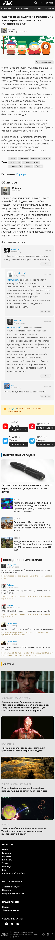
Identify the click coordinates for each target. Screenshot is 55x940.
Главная (6, 853)
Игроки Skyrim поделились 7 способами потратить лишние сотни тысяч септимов (24, 789)
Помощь (6, 866)
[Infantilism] (7, 250)
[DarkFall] (10, 322)
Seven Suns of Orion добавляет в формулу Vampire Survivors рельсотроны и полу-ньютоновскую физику (23, 831)
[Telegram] (6, 923)
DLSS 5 (17, 538)
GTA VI (17, 518)
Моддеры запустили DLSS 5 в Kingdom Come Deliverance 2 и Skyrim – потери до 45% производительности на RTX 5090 (33, 545)
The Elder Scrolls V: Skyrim (16, 784)
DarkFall (18, 320)
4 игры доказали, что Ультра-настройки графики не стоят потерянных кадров (23, 749)
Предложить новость (13, 893)
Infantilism (15, 249)
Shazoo (6, 907)
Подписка (7, 890)
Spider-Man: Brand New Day (16, 698)
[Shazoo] (8, 3)
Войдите (12, 408)
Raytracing (7, 744)
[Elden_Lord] (3, 566)
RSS (4, 869)
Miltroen (11, 29)
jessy (13, 385)
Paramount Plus (16, 166)
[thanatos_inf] (10, 274)
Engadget (21, 174)
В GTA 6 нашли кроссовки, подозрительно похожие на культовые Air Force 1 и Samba (24, 633)
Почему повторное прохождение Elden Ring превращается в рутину (26, 577)
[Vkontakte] (17, 923)
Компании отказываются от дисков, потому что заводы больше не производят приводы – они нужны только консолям (32, 507)
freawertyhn (12, 623)
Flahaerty (10, 585)
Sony (16, 499)
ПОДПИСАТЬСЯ (19, 429)
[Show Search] (35, 2)
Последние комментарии (22, 560)
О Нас (5, 849)
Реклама (6, 856)
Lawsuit (28, 166)
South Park (23, 158)
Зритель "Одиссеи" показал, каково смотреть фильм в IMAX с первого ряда (27, 597)
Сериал (13, 158)
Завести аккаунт (11, 886)
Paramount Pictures (31, 162)
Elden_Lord (11, 564)
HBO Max (38, 166)
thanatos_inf (19, 273)
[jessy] (7, 386)
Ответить (47, 250)
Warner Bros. (15, 162)
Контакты (7, 859)
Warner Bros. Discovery (40, 158)
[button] (6, 8)
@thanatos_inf (13, 327)
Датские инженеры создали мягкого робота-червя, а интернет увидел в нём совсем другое (27, 488)
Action (5, 824)
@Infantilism (13, 279)
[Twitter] (12, 923)
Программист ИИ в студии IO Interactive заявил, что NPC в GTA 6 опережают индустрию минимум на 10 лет (32, 526)
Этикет (6, 863)
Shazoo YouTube (10, 910)
